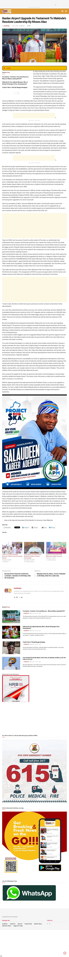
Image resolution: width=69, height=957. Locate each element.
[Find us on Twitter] (49, 924)
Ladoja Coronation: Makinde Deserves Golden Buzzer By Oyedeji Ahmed (12, 556)
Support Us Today (18, 925)
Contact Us (12, 924)
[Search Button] (66, 11)
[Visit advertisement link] (34, 441)
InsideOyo (6, 25)
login (7, 674)
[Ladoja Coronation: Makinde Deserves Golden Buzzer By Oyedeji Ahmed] (12, 547)
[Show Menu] (62, 11)
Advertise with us (6, 925)
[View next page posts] (18, 93)
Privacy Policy (28, 924)
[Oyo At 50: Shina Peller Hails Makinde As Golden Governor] (56, 547)
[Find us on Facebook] (47, 924)
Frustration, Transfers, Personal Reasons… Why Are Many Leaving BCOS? (44, 611)
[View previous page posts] (15, 93)
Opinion (22, 25)
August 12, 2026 (34, 630)
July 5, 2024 (15, 25)
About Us (20, 924)
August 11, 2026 (34, 661)
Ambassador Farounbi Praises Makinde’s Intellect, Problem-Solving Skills (32, 556)
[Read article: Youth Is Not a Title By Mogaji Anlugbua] (11, 647)
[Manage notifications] (64, 953)
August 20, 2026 (34, 613)
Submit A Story (38, 924)
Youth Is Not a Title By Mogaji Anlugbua (14, 87)
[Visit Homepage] (6, 11)
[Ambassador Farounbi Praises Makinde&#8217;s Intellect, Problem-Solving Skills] (34, 547)
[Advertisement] (34, 2)
